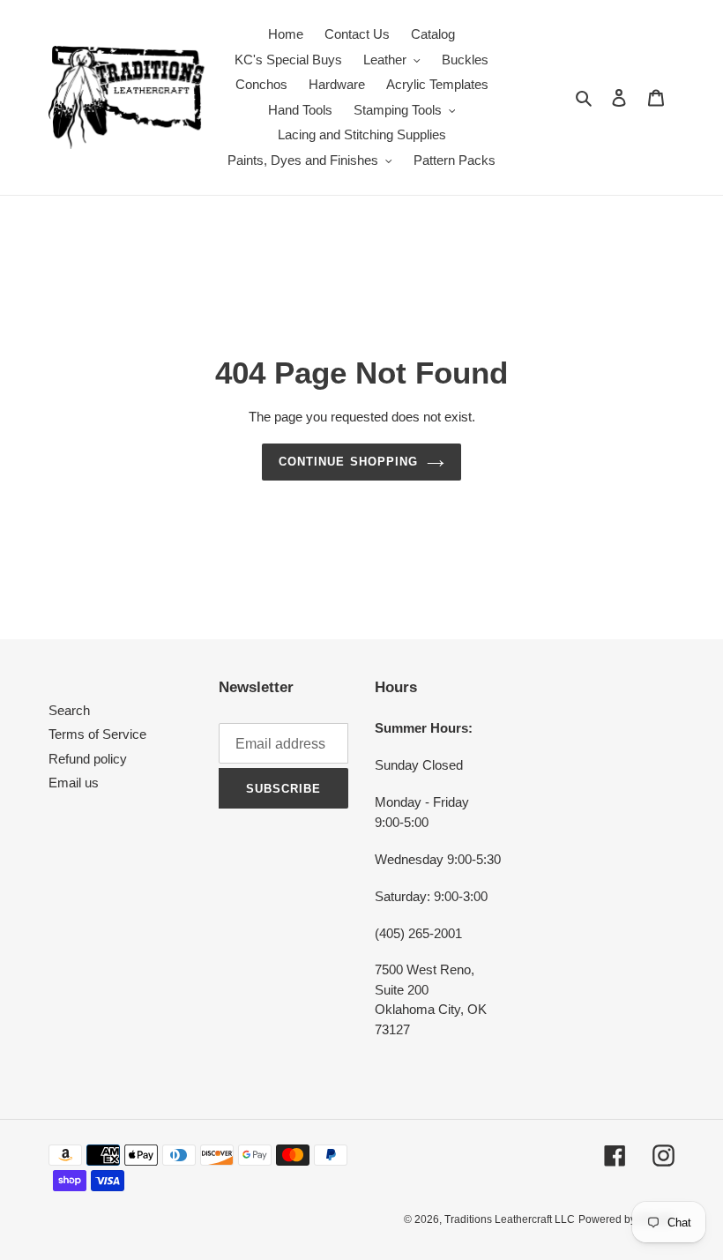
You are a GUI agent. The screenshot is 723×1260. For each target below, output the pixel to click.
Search (69, 710)
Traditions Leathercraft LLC (509, 1219)
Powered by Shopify (626, 1219)
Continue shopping (348, 461)
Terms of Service (97, 734)
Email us (73, 782)
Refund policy (87, 758)
